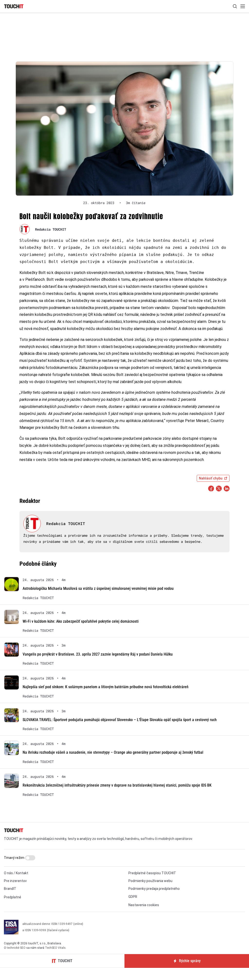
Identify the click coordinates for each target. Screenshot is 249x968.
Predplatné (12, 897)
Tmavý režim (14, 858)
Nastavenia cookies (143, 905)
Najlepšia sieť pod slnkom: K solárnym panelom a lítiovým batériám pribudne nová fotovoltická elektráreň (105, 687)
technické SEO (16, 947)
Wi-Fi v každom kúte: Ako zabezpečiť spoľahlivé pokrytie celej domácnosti (81, 621)
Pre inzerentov (15, 881)
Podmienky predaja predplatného (154, 889)
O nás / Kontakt (16, 873)
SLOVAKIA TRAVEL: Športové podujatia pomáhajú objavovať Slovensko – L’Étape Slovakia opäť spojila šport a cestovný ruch (120, 719)
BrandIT (10, 889)
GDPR (132, 897)
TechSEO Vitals (55, 947)
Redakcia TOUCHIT (50, 229)
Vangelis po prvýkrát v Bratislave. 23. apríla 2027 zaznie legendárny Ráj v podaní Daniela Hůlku (98, 654)
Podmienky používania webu (150, 881)
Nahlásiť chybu (210, 478)
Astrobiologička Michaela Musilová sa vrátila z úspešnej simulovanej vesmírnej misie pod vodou (98, 588)
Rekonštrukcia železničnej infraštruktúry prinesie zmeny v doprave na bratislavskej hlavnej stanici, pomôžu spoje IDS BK (117, 785)
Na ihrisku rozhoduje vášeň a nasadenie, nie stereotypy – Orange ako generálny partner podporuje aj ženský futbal (113, 752)
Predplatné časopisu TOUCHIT (152, 873)
